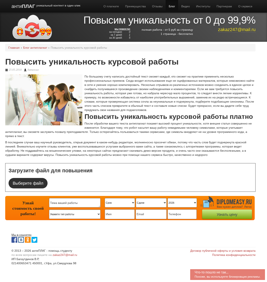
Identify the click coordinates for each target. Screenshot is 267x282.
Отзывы (157, 6)
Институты (203, 6)
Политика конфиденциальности (234, 255)
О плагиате (111, 6)
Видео (185, 6)
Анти (45, 6)
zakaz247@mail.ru (237, 29)
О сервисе (245, 6)
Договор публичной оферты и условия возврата (223, 250)
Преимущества (135, 6)
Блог (172, 6)
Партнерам (224, 6)
